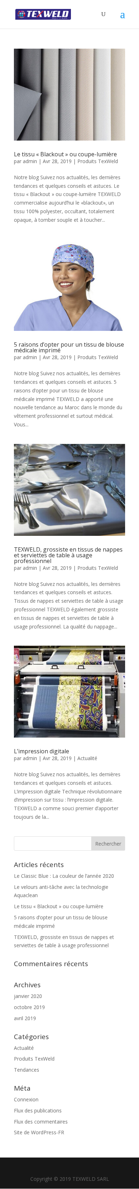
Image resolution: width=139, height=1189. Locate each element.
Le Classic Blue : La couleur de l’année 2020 (64, 875)
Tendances (26, 1069)
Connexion (26, 1099)
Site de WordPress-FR (39, 1132)
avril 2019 (25, 1018)
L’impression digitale (41, 751)
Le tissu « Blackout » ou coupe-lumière (65, 154)
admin (30, 161)
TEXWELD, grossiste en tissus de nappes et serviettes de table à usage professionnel (68, 555)
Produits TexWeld (97, 161)
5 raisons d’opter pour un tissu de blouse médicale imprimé (69, 347)
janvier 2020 (28, 996)
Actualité (87, 758)
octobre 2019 (29, 1007)
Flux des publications (38, 1110)
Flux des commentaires (41, 1121)
